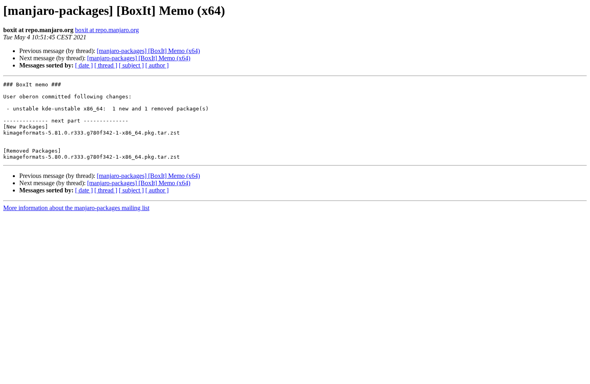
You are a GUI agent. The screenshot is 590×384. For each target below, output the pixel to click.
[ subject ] (131, 65)
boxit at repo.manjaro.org (107, 30)
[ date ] (84, 65)
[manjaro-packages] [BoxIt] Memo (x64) (148, 50)
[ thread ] (105, 65)
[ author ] (157, 65)
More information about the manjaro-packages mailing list (76, 207)
